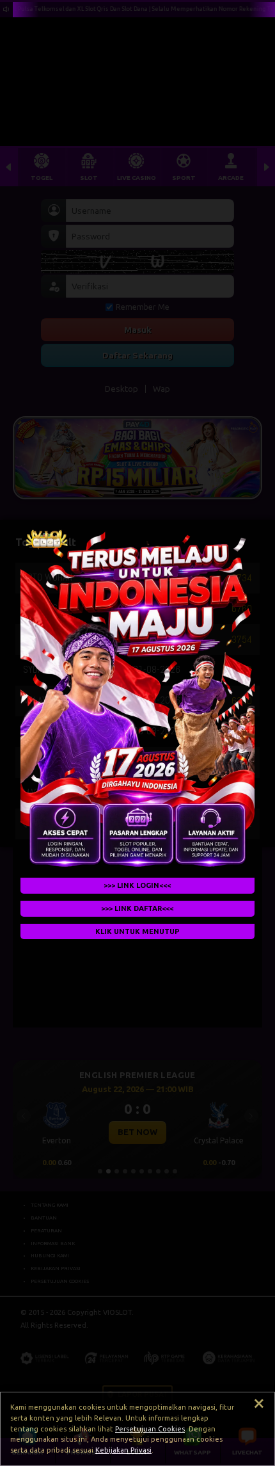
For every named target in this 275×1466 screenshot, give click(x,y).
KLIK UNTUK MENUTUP (137, 931)
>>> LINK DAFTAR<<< (138, 908)
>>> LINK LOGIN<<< (137, 885)
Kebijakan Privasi (123, 1450)
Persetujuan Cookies (150, 1429)
